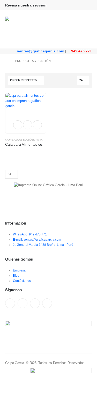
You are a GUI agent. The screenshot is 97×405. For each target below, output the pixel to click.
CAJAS (9, 139)
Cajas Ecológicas (26, 139)
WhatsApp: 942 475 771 (30, 234)
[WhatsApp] (35, 303)
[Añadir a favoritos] (27, 125)
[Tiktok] (47, 303)
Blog (16, 275)
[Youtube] (22, 303)
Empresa (19, 270)
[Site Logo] (31, 29)
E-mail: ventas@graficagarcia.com (37, 239)
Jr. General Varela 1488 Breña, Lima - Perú (43, 244)
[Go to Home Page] (6, 61)
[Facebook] (10, 303)
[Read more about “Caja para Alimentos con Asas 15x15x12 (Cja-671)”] (17, 124)
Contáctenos (22, 280)
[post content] (25, 113)
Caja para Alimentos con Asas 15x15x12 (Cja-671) (45, 144)
